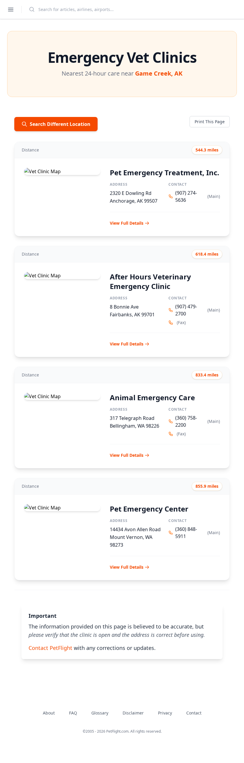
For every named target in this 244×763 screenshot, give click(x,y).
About (49, 713)
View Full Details (126, 223)
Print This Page (210, 121)
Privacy (165, 713)
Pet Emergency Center (149, 509)
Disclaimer (133, 713)
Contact (193, 713)
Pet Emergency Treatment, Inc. (164, 172)
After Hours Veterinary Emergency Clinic (150, 281)
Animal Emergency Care (152, 397)
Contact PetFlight (50, 647)
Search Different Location (60, 124)
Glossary (99, 713)
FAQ (73, 713)
